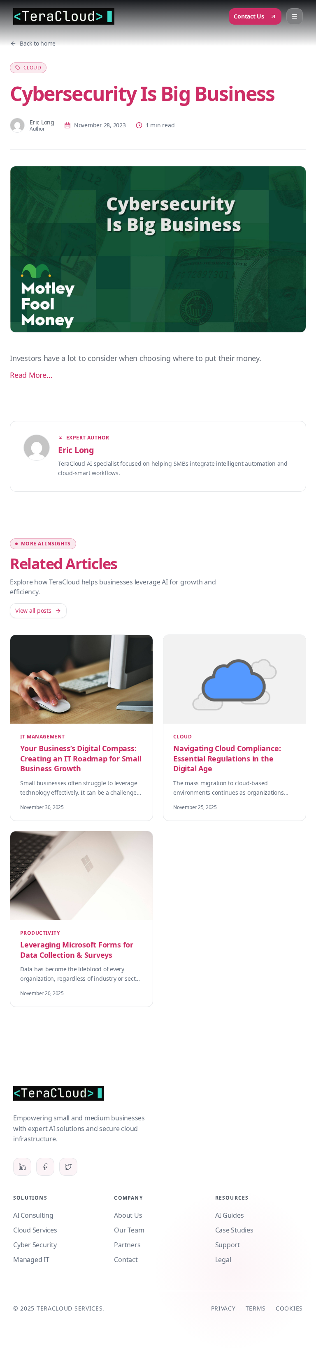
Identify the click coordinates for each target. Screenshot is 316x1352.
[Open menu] (294, 16)
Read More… (31, 375)
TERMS (256, 1308)
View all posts (33, 610)
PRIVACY (223, 1308)
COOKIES (289, 1308)
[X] (68, 1167)
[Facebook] (45, 1167)
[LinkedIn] (22, 1167)
